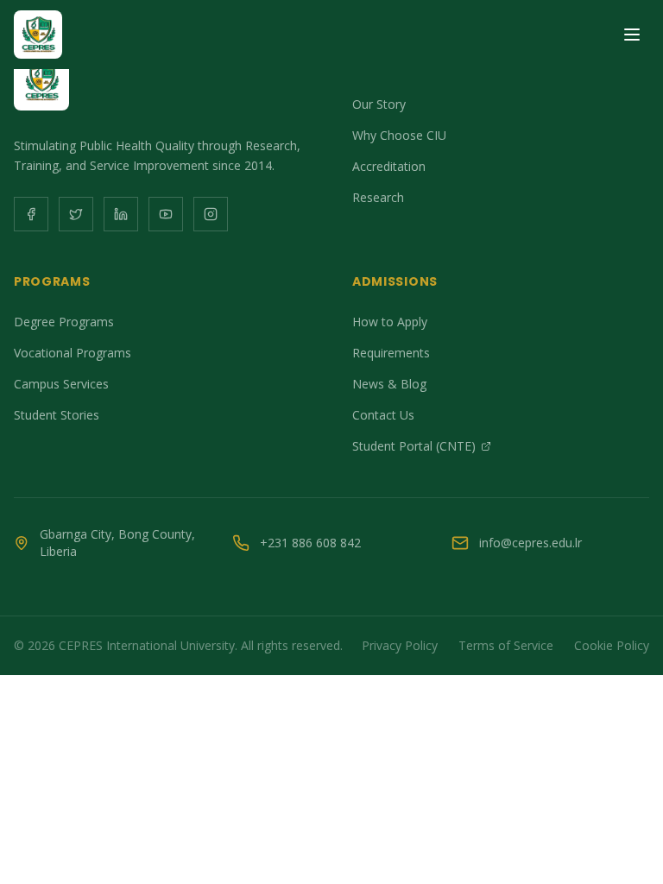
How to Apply (389, 321)
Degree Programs (64, 321)
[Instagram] (210, 214)
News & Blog (389, 384)
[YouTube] (165, 214)
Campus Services (61, 384)
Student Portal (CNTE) (414, 446)
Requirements (391, 352)
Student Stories (56, 415)
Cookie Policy (611, 645)
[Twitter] (76, 214)
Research (378, 197)
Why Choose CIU (399, 135)
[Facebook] (31, 214)
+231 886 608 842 (310, 542)
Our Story (379, 104)
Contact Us (383, 415)
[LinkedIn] (121, 214)
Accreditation (389, 166)
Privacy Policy (400, 645)
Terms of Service (505, 645)
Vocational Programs (72, 352)
